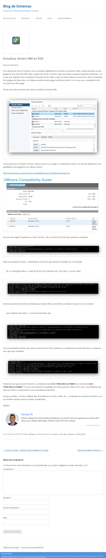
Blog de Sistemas (17, 6)
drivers (55, 434)
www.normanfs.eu (93, 425)
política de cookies (19, 557)
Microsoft (25, 18)
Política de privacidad (11, 547)
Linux (50, 18)
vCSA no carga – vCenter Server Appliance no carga (25, 450)
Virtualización (9, 18)
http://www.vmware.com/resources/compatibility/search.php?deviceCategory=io (36, 173)
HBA (65, 434)
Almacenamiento (65, 18)
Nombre (7, 498)
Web (5, 518)
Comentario (9, 469)
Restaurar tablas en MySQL (90, 450)
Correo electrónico (11, 507)
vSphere (70, 434)
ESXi (26, 434)
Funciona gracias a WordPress (32, 547)
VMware (39, 18)
